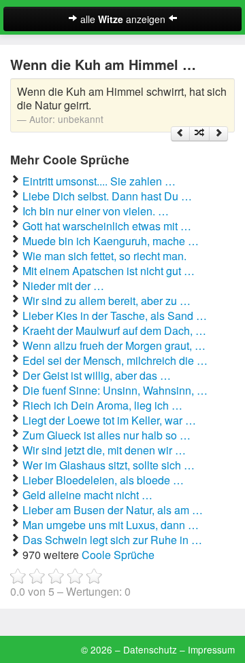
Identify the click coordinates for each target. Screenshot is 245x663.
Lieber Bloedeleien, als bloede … (103, 480)
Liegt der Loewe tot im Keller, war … (109, 420)
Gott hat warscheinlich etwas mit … (106, 226)
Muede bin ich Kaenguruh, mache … (110, 241)
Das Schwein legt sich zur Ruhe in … (112, 540)
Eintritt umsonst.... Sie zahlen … (99, 181)
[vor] (218, 133)
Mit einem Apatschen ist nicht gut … (108, 271)
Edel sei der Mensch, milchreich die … (115, 360)
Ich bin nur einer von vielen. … (95, 211)
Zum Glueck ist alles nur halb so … (106, 435)
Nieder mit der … (63, 285)
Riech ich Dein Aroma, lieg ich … (102, 405)
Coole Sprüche (118, 554)
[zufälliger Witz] (199, 133)
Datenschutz (150, 649)
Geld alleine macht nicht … (87, 495)
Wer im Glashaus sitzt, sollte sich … (108, 465)
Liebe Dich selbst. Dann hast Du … (107, 196)
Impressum (211, 649)
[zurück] (180, 133)
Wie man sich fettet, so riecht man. (104, 256)
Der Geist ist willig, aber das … (96, 375)
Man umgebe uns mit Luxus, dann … (110, 525)
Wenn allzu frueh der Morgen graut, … (114, 345)
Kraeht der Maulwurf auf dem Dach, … (114, 330)
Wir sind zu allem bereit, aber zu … (106, 300)
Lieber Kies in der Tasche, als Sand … (114, 315)
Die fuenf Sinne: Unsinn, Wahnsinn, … (115, 390)
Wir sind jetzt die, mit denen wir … (104, 450)
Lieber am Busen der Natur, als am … (112, 510)
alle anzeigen (123, 19)
